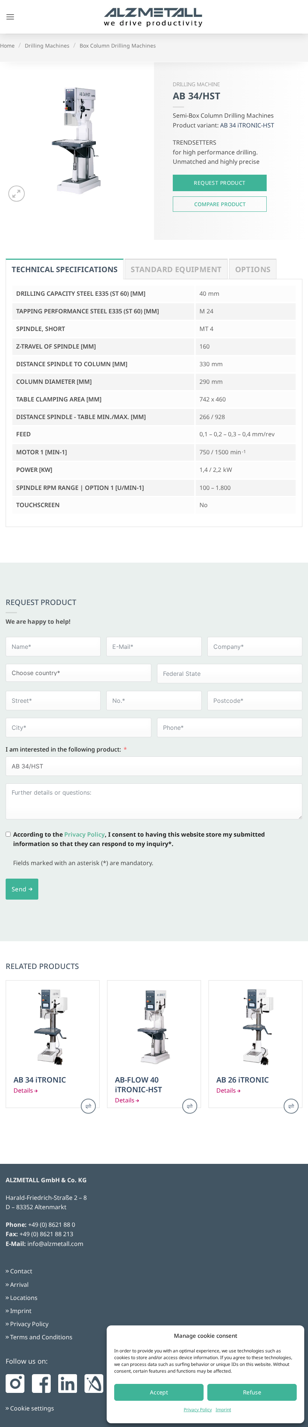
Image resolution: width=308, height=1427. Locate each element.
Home (7, 45)
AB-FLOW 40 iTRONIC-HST (138, 1085)
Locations (24, 1298)
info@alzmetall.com (55, 1244)
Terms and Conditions (41, 1337)
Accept (159, 1392)
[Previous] (6, 1051)
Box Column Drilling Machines (118, 45)
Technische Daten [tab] (65, 269)
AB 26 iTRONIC (242, 1080)
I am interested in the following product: (63, 749)
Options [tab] (253, 269)
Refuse (252, 1392)
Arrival (19, 1284)
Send (19, 889)
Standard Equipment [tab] (176, 269)
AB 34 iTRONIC (40, 1080)
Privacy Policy (198, 1409)
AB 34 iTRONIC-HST (247, 125)
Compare (220, 204)
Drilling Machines (47, 45)
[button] (10, 16)
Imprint (223, 1409)
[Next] (302, 1051)
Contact (21, 1271)
